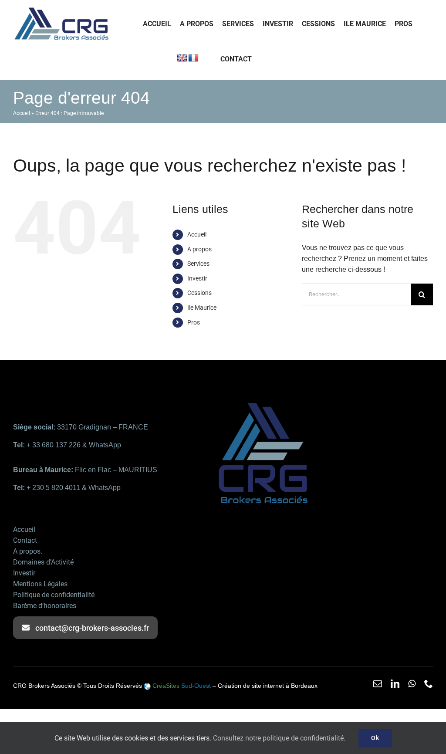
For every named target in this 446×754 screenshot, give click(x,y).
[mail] (377, 684)
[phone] (428, 684)
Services (198, 263)
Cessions (199, 292)
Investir (197, 278)
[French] (193, 58)
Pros (193, 322)
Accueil (21, 113)
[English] (182, 58)
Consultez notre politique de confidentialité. (279, 738)
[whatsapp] (412, 684)
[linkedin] (395, 684)
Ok (375, 737)
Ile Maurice (201, 307)
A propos (199, 249)
